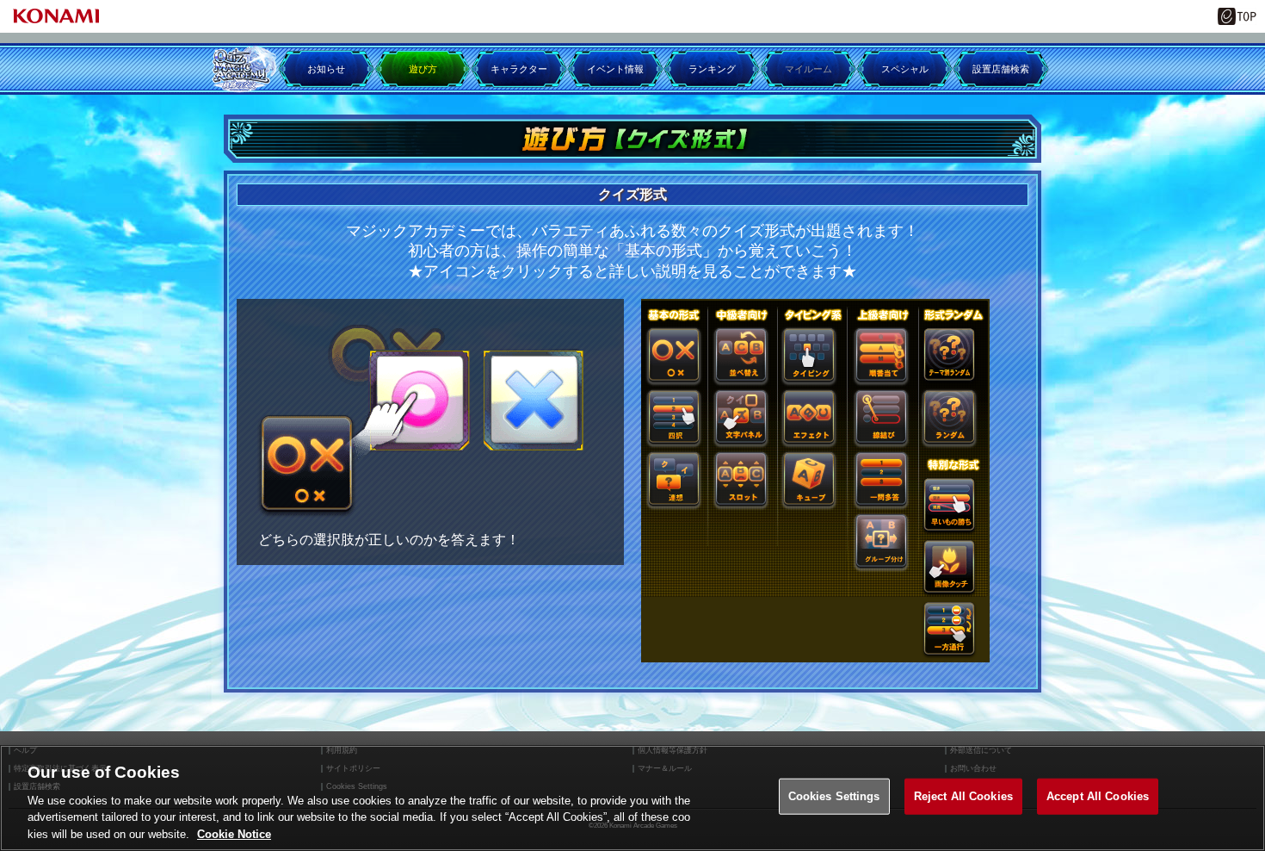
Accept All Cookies (1097, 796)
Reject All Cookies (963, 796)
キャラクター (519, 69)
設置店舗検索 (1000, 69)
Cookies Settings (834, 796)
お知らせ (326, 69)
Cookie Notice (234, 833)
